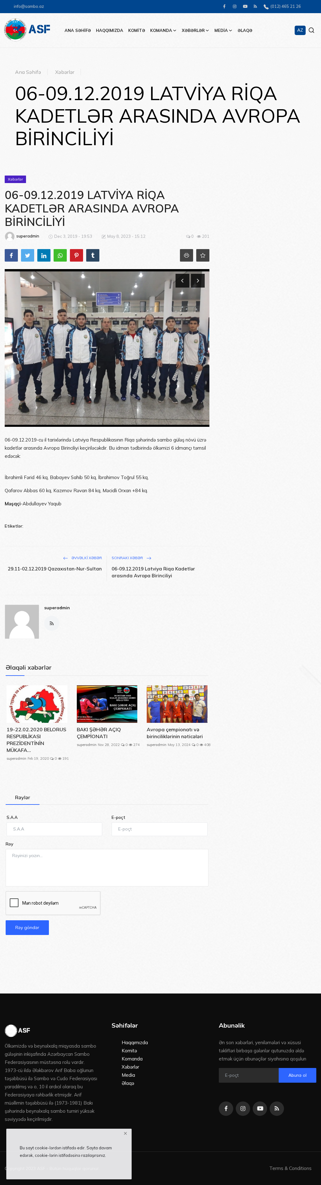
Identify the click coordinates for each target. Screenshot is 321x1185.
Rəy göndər (27, 927)
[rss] (255, 6)
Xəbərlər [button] (193, 30)
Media (128, 1075)
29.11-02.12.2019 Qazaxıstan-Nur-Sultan (55, 569)
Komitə (136, 30)
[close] (125, 1133)
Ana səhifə (78, 30)
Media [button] (221, 30)
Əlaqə (245, 30)
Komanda (132, 1059)
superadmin (57, 607)
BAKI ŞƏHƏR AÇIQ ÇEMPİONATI (99, 732)
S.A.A (12, 817)
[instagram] (235, 6)
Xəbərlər (64, 72)
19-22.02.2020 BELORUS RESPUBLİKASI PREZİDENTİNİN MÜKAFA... (36, 739)
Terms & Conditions (290, 1168)
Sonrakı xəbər (128, 557)
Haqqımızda (109, 30)
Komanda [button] (161, 30)
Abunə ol (297, 1075)
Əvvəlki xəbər (86, 557)
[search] (311, 30)
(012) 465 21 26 (285, 6)
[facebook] (224, 6)
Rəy (9, 844)
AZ (300, 30)
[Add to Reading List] (202, 255)
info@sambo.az (29, 6)
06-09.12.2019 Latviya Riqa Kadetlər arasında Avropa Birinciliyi (153, 572)
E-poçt (118, 817)
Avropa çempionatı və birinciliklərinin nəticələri (175, 732)
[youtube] (245, 6)
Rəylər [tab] (22, 797)
